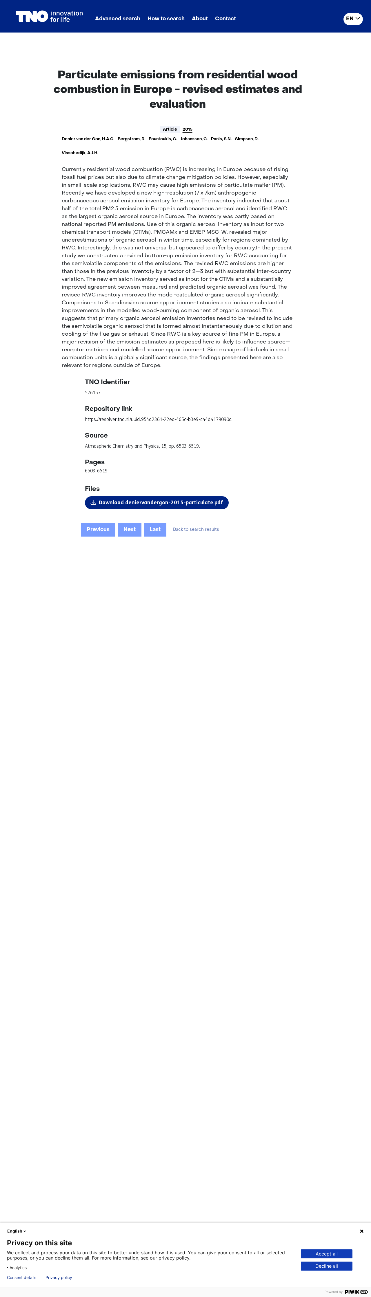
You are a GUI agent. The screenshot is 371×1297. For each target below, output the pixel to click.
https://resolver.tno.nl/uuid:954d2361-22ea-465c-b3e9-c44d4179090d (158, 419)
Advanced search (117, 19)
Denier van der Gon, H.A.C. (88, 139)
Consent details (21, 1277)
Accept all (327, 1254)
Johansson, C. (194, 139)
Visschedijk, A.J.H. (80, 153)
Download (161, 502)
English (14, 1230)
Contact (225, 19)
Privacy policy (59, 1277)
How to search (166, 19)
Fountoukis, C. (163, 139)
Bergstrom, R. (131, 139)
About (200, 19)
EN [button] (350, 19)
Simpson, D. (247, 139)
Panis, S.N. (221, 139)
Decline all (326, 1266)
